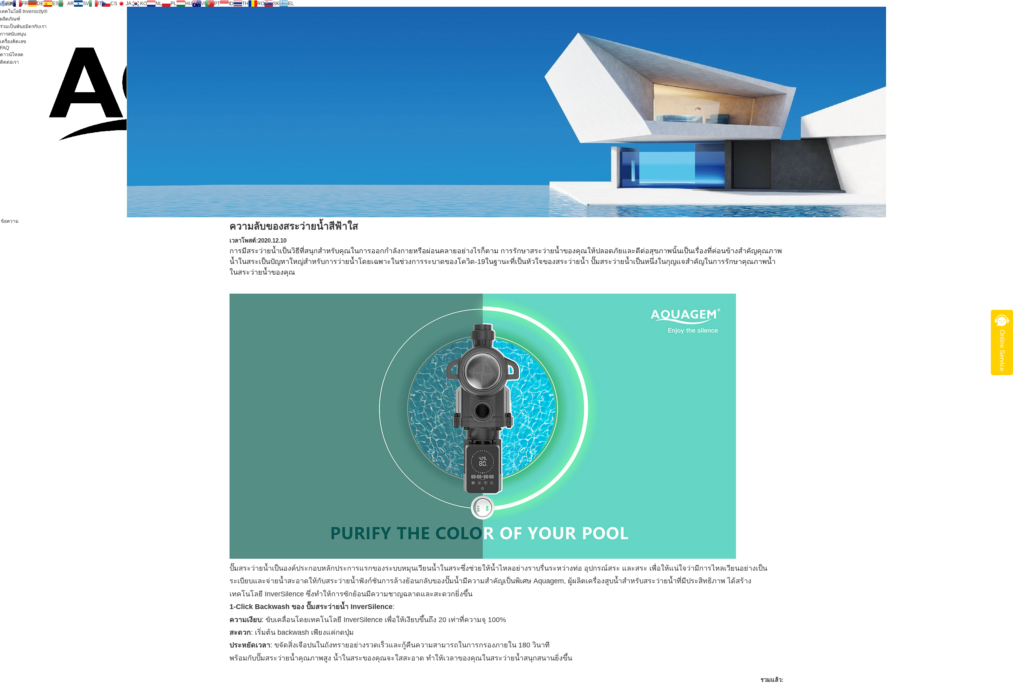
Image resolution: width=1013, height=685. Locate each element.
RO (260, 3)
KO (143, 3)
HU (188, 3)
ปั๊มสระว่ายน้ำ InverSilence (349, 607)
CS (113, 3)
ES (55, 3)
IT (100, 3)
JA (128, 3)
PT (217, 3)
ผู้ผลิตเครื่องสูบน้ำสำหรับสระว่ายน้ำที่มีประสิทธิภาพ (646, 581)
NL (159, 3)
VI (203, 3)
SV (86, 3)
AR (70, 3)
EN (9, 3)
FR (25, 3)
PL (173, 3)
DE (40, 3)
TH (245, 3)
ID (231, 3)
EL (291, 3)
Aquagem (548, 581)
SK (276, 3)
